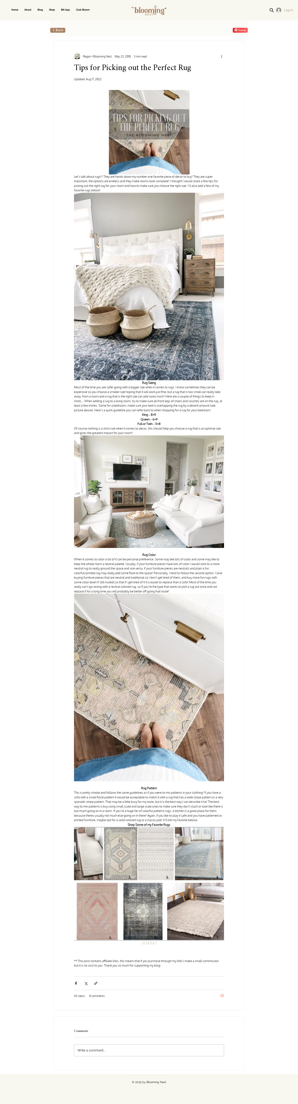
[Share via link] (96, 983)
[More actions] (221, 56)
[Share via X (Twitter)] (86, 983)
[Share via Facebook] (76, 983)
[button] (52, 9)
